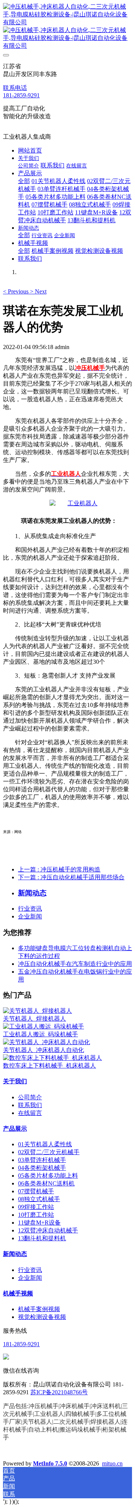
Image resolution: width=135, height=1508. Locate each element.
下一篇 (71, 877)
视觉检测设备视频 (42, 1317)
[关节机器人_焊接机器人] (37, 1011)
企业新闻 (30, 916)
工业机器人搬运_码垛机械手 (40, 1034)
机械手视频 (18, 1293)
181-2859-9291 (21, 95)
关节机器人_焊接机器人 (34, 1018)
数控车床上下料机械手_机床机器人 (49, 1065)
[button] (16, 291)
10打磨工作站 (36, 1215)
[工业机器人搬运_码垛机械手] (43, 1026)
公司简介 (30, 1097)
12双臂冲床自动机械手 (48, 1230)
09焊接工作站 (36, 1207)
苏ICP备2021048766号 (59, 1392)
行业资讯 (30, 908)
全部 (24, 181)
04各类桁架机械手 (42, 1168)
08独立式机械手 (39, 1199)
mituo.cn (112, 1463)
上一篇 (59, 869)
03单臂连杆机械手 (42, 1160)
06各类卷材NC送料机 (46, 1183)
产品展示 (15, 1128)
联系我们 (30, 1105)
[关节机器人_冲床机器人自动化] (46, 1042)
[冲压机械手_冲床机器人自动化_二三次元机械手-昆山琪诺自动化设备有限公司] (67, 26)
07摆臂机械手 (36, 1191)
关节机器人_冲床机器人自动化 (43, 1050)
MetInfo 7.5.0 (50, 1463)
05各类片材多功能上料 (48, 1175)
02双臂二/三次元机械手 (49, 1152)
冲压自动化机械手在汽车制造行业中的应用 (75, 964)
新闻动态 (15, 1254)
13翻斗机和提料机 (42, 1238)
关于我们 (15, 1081)
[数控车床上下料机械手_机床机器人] (52, 1058)
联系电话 (15, 88)
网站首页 (30, 150)
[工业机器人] (74, 503)
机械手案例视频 (39, 1309)
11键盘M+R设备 (39, 1222)
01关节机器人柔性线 (45, 1144)
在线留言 (30, 1113)
